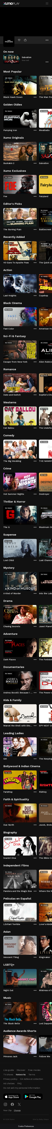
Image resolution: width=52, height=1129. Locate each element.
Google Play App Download (33, 1097)
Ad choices (9, 1083)
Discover (21, 1070)
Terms (31, 1074)
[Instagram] (5, 1104)
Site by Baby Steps (41, 1119)
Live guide (8, 1070)
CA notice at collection (31, 1079)
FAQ (19, 1083)
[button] (26, 59)
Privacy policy (10, 1079)
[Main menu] (47, 3)
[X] (19, 1104)
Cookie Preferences (26, 1126)
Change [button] (17, 1110)
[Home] (11, 4)
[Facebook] (12, 1104)
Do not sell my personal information (21, 1088)
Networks (21, 1074)
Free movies (34, 1070)
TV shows (8, 1074)
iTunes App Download (12, 1097)
